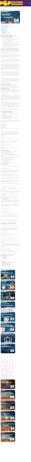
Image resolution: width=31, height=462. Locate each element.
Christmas (13, 366)
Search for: (2, 268)
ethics (9, 368)
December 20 (9, 221)
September (9, 375)
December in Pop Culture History (6, 263)
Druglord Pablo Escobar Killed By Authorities (7, 262)
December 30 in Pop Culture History (7, 290)
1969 (4, 363)
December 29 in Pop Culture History (7, 300)
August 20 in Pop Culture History (7, 442)
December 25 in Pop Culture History (7, 353)
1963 (2, 363)
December (5, 368)
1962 (12, 361)
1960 (7, 361)
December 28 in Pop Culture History (7, 311)
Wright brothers (5, 180)
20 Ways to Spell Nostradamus (4, 27)
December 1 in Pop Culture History (6, 264)
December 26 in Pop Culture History (7, 332)
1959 (4, 361)
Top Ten (7, 377)
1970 (7, 363)
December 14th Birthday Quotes (4, 30)
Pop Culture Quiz (4, 375)
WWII (11, 377)
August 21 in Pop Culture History (6, 431)
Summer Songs (3, 377)
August (2, 366)
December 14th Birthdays (4, 31)
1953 (2, 361)
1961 (9, 361)
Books (9, 366)
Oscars (6, 373)
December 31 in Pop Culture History (7, 279)
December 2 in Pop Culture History (6, 265)
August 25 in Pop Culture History (7, 389)
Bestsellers (6, 366)
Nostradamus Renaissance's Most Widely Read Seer (7, 26)
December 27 (10, 188)
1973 (12, 363)
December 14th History (3, 32)
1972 (9, 363)
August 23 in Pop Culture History (7, 410)
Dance (2, 368)
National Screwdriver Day (4, 28)
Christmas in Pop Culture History (6, 343)
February (12, 368)
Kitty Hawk (2, 181)
